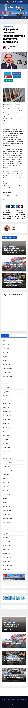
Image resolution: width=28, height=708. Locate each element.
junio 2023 (6, 482)
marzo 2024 (6, 447)
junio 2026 (6, 344)
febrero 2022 (6, 545)
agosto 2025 (6, 380)
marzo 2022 (6, 542)
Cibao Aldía (14, 7)
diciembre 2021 (7, 553)
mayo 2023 (6, 486)
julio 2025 (5, 384)
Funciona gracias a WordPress (9, 699)
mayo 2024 (6, 439)
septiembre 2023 (7, 471)
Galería (14, 704)
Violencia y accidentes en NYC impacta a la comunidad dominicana (14, 283)
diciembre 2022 (7, 506)
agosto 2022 (6, 522)
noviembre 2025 (7, 368)
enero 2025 (6, 407)
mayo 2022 (6, 534)
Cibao (9, 262)
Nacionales (9, 26)
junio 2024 (6, 435)
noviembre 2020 (7, 565)
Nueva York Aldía (12, 246)
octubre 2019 (6, 569)
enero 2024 (6, 455)
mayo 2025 (6, 392)
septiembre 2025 (7, 376)
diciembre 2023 (7, 459)
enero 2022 (6, 549)
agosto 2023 (6, 474)
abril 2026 (6, 352)
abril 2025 (5, 396)
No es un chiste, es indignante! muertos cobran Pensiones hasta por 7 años (20, 214)
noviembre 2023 (7, 463)
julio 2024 (5, 431)
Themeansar (14, 701)
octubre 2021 (6, 561)
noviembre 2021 (7, 557)
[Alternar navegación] (13, 18)
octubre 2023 (6, 467)
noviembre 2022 (7, 510)
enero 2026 (6, 360)
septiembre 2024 (7, 423)
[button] (23, 17)
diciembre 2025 (7, 364)
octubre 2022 (6, 514)
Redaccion (13, 46)
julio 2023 (5, 478)
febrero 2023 (6, 498)
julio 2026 (5, 340)
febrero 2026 (6, 356)
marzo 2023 (6, 494)
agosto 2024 (6, 427)
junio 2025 (6, 388)
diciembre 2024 (7, 411)
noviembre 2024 (7, 415)
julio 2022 (5, 526)
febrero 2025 (6, 403)
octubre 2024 (7, 419)
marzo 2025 (6, 399)
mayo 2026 (6, 348)
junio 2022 (6, 530)
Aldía (4, 26)
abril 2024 (6, 443)
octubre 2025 (6, 372)
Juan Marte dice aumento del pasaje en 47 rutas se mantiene (14, 677)
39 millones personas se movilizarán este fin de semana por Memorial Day (8, 214)
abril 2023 (5, 490)
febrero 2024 (6, 451)
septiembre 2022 (7, 518)
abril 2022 (5, 538)
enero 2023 (6, 502)
